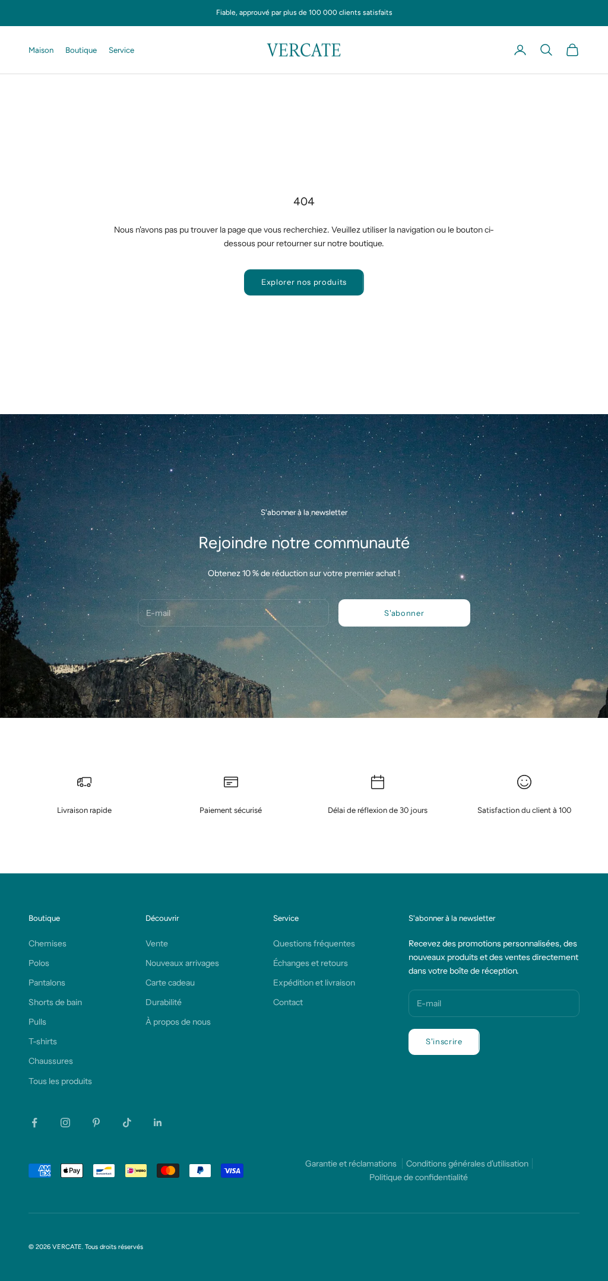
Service (121, 50)
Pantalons (46, 982)
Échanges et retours (310, 963)
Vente (156, 943)
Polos (38, 963)
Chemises (47, 943)
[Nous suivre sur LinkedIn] (158, 1123)
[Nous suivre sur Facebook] (34, 1123)
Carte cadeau (170, 982)
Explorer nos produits (304, 282)
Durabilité (163, 1002)
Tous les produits (60, 1081)
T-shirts (42, 1041)
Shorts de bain (55, 1002)
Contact (288, 1002)
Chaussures (50, 1061)
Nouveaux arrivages (182, 963)
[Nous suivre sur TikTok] (127, 1123)
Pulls (37, 1021)
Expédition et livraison (314, 982)
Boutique (81, 50)
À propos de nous (178, 1021)
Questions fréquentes (314, 943)
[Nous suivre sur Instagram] (65, 1123)
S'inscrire (444, 1041)
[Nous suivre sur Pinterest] (96, 1123)
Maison (40, 50)
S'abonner (404, 613)
